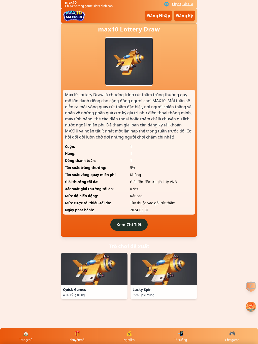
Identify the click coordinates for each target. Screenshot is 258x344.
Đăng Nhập (158, 15)
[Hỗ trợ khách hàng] (251, 287)
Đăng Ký (184, 15)
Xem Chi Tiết (129, 224)
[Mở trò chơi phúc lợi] (251, 307)
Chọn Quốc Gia (182, 4)
